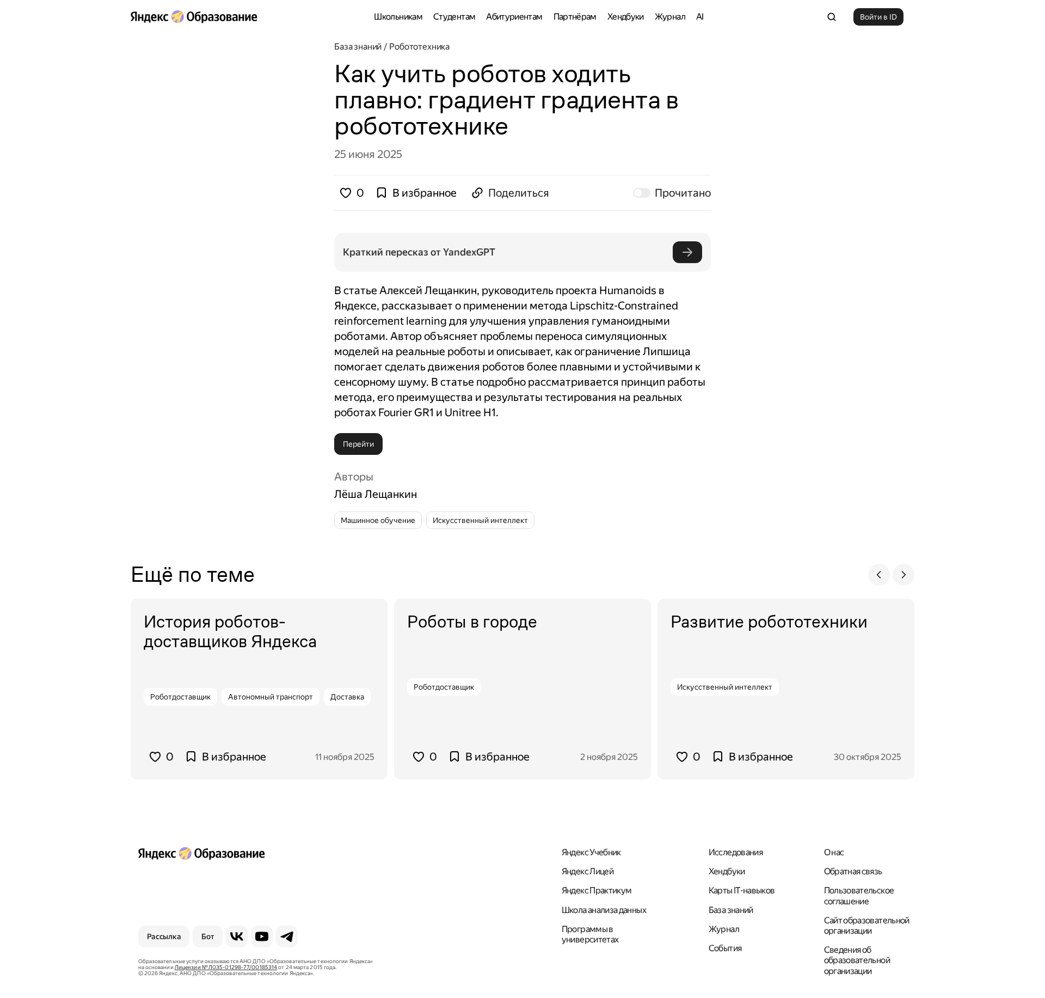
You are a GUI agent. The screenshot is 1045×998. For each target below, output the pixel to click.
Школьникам (398, 16)
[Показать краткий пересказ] (687, 252)
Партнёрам (575, 16)
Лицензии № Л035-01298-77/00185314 (226, 967)
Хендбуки (625, 16)
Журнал (670, 16)
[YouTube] (262, 936)
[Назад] (879, 575)
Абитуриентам (514, 16)
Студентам (454, 16)
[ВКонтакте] (237, 936)
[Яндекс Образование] (194, 16)
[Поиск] (832, 17)
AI (700, 16)
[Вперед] (903, 575)
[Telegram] (287, 936)
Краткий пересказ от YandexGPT (419, 252)
